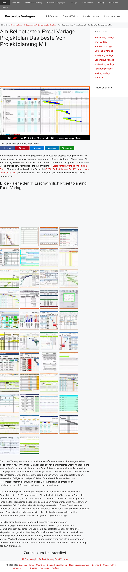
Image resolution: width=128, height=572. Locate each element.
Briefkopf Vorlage (70, 16)
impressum (113, 2)
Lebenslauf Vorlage (104, 60)
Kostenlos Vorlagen (20, 16)
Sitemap (101, 2)
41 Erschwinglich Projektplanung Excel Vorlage (40, 25)
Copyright (74, 2)
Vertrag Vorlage (102, 73)
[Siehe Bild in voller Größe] (45, 134)
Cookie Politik (87, 2)
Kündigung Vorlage (104, 55)
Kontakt (5, 7)
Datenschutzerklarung (33, 2)
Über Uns (16, 2)
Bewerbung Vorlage (104, 37)
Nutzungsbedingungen (56, 2)
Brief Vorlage (52, 16)
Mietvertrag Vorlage (104, 64)
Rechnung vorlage (112, 16)
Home (4, 2)
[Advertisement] (45, 64)
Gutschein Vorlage (91, 16)
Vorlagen (19, 25)
